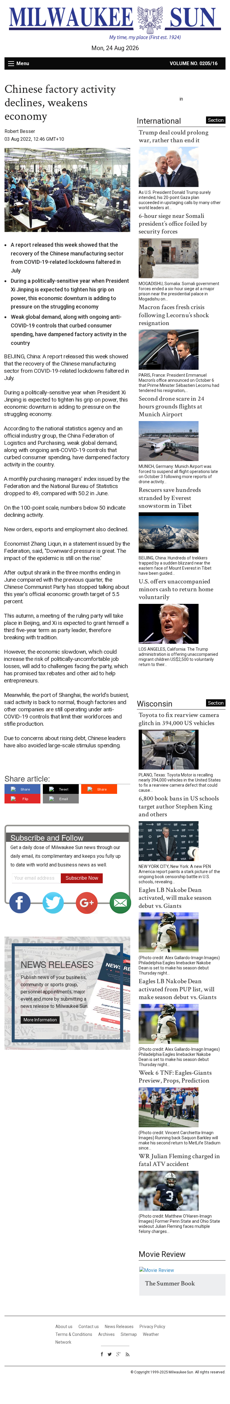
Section (215, 120)
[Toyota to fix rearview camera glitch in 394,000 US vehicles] (169, 751)
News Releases (119, 1326)
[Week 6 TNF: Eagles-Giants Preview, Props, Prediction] (169, 1108)
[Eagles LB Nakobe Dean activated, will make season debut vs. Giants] (169, 933)
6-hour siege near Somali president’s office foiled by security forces (173, 224)
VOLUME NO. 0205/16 (193, 63)
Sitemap (129, 1334)
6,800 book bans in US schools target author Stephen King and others (179, 806)
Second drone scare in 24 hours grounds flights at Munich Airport (171, 406)
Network (63, 1342)
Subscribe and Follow (47, 837)
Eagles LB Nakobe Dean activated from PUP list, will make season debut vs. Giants (178, 989)
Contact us (88, 1326)
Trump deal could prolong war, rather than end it (173, 136)
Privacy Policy (152, 1326)
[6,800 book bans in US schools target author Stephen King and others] (169, 842)
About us (63, 1326)
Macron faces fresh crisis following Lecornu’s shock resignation (174, 315)
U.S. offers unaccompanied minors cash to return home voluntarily (176, 589)
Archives (106, 1334)
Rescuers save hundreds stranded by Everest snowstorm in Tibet (170, 498)
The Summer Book (170, 1283)
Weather (151, 1334)
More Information (40, 1019)
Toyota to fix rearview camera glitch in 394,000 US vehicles (179, 719)
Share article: (27, 778)
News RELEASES (57, 964)
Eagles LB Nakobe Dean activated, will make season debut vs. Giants (175, 898)
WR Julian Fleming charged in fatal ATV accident (179, 1160)
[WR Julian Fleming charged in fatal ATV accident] (169, 1192)
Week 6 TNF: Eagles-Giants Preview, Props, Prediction (175, 1076)
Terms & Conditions (73, 1334)
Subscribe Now (82, 878)
